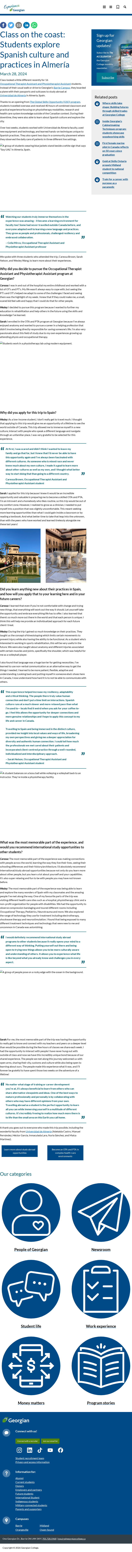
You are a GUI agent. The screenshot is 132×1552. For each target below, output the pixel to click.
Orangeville (21, 1529)
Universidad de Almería (13, 95)
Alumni (19, 1478)
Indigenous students (26, 1501)
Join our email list (50, 1441)
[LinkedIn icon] (29, 1450)
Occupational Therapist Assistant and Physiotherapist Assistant (35, 83)
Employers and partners (28, 1489)
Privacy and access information (32, 1462)
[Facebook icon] (60, 1450)
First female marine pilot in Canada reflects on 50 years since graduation (115, 148)
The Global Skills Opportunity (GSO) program (55, 101)
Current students (25, 1482)
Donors (19, 1485)
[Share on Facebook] (3, 25)
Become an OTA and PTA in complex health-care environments (65, 1153)
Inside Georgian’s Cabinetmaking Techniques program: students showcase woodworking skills (114, 129)
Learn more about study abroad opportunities (19, 1151)
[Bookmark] (118, 7)
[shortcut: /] (125, 7)
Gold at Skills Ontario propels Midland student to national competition (114, 167)
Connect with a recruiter (27, 1441)
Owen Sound (47, 1529)
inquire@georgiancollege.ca (71, 1538)
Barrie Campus (62, 87)
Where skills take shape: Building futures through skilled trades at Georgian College (115, 109)
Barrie (18, 1525)
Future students (24, 1493)
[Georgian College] (14, 8)
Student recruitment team (29, 1458)
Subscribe (108, 77)
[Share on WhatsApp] (34, 25)
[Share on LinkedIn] (26, 25)
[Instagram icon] (19, 1450)
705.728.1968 (49, 1538)
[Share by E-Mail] (18, 25)
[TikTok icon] (39, 1450)
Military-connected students (31, 1505)
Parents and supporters (28, 1509)
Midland (44, 1525)
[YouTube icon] (50, 1450)
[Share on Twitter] (11, 25)
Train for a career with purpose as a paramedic (115, 183)
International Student (27, 1497)
